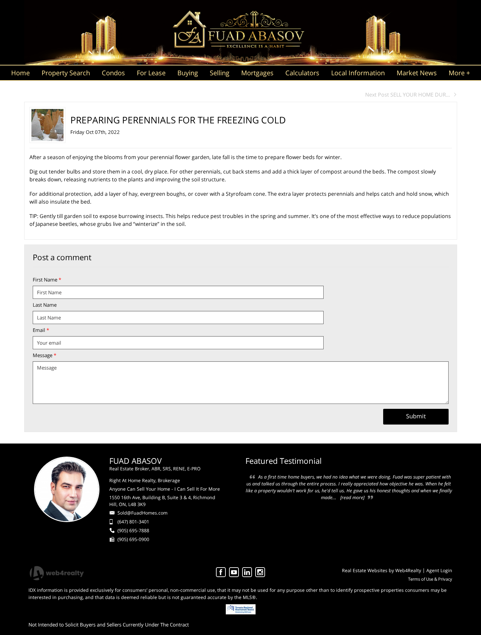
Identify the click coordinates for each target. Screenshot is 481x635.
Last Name (45, 304)
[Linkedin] (247, 572)
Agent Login (439, 570)
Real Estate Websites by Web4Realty (381, 570)
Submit (416, 416)
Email (41, 330)
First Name (47, 279)
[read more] (352, 497)
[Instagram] (260, 572)
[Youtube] (234, 572)
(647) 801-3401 (133, 521)
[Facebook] (221, 572)
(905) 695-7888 (133, 530)
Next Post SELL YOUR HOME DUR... (407, 94)
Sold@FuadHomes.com (142, 513)
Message (44, 355)
